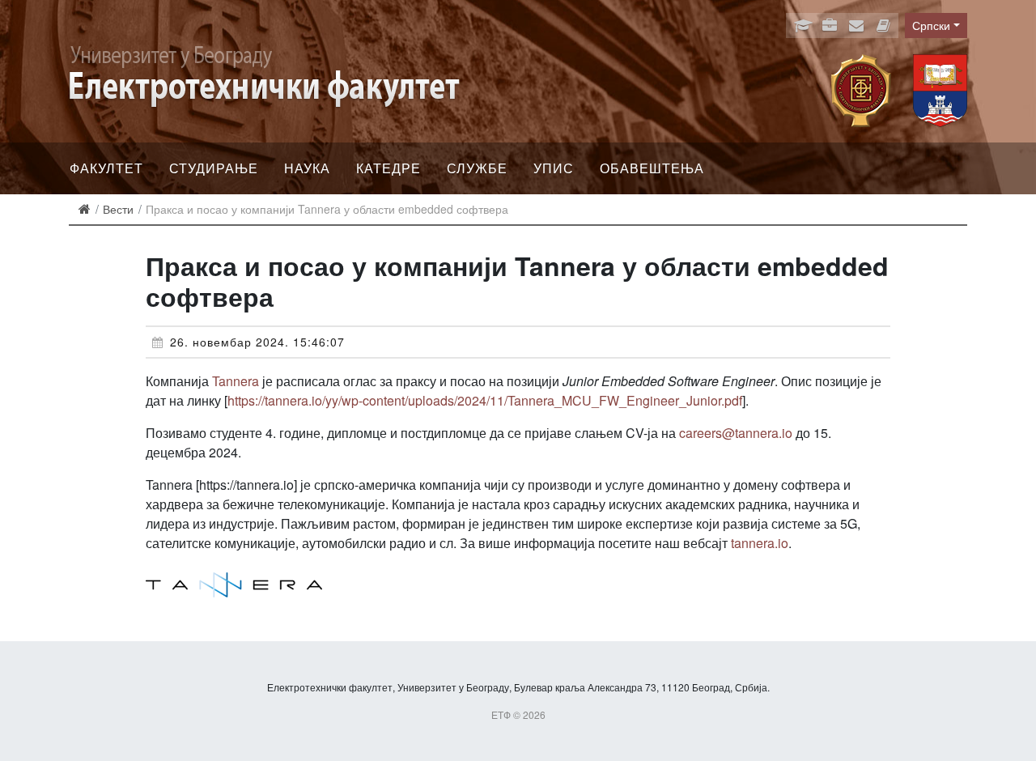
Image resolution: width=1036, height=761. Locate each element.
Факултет (106, 168)
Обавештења (652, 168)
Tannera (235, 381)
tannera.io (759, 543)
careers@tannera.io (735, 432)
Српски (931, 25)
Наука (307, 168)
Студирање (213, 168)
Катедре (388, 168)
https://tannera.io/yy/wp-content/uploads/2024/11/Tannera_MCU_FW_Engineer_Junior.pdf (484, 400)
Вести (118, 209)
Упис (553, 168)
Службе (477, 168)
